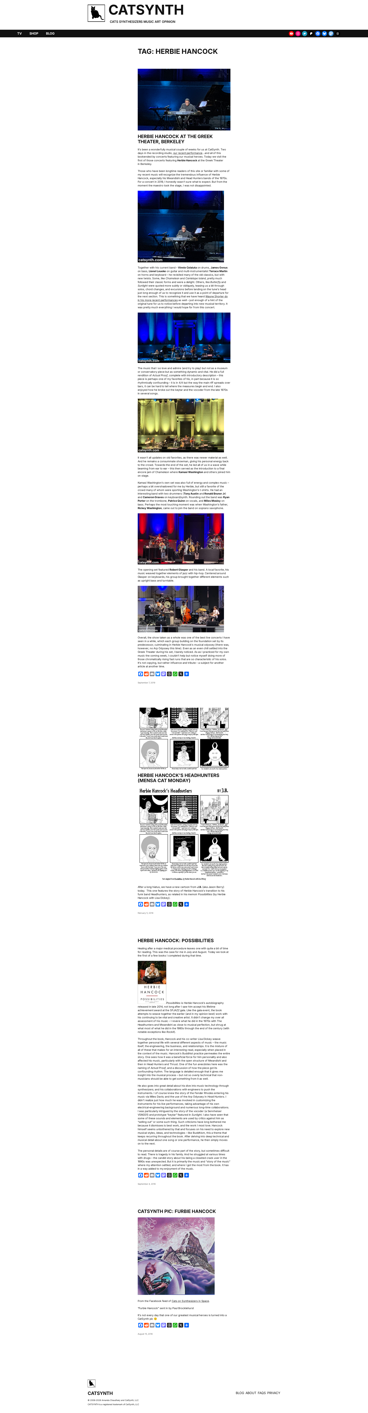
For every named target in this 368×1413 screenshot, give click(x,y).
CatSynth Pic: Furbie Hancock (177, 1211)
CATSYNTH (146, 9)
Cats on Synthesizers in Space (190, 1300)
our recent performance (188, 153)
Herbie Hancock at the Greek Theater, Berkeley (175, 139)
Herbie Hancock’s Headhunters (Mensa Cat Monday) (178, 778)
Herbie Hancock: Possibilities (176, 940)
